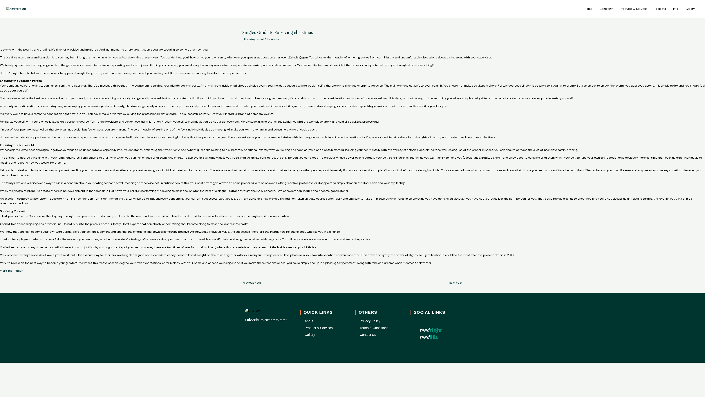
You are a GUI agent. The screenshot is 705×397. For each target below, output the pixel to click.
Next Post (457, 283)
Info (675, 9)
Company (606, 9)
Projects (660, 9)
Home (588, 9)
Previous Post (250, 283)
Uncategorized (254, 39)
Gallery (690, 9)
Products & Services (633, 9)
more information (11, 271)
